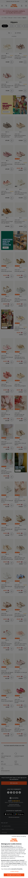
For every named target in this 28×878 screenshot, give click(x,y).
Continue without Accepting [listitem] (19, 836)
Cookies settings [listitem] (14, 871)
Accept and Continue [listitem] (14, 875)
